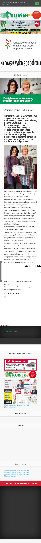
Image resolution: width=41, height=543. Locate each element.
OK (37, 3)
